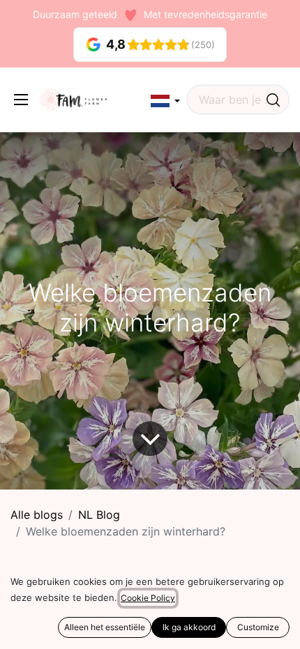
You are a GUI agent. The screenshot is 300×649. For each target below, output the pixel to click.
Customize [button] (258, 627)
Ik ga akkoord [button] (189, 627)
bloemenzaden (42, 607)
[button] (165, 101)
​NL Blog (99, 515)
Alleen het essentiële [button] (104, 627)
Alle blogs (36, 515)
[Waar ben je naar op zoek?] (273, 100)
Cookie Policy (148, 598)
